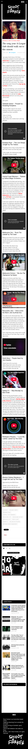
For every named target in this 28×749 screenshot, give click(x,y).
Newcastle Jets (6, 519)
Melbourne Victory (18, 517)
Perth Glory (15, 519)
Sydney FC (5, 521)
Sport (18, 40)
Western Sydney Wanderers (10, 524)
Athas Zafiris (6, 52)
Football (5, 40)
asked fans (5, 60)
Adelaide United (13, 510)
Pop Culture (12, 40)
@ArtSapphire (13, 52)
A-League (5, 510)
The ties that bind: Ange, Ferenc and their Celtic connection (17, 628)
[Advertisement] (15, 17)
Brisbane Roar (6, 512)
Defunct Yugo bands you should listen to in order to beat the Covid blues (17, 667)
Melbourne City (7, 517)
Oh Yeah (8, 197)
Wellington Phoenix (15, 521)
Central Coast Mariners (9, 514)
